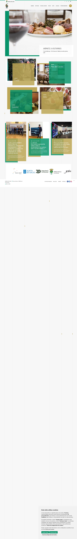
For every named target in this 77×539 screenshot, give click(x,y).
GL (66, 1)
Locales (57, 5)
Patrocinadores (64, 5)
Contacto (59, 181)
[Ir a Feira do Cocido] (7, 6)
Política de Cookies (49, 529)
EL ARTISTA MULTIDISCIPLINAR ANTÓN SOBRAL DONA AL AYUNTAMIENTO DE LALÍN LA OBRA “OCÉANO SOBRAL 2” (38, 145)
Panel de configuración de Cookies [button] (49, 534)
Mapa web (64, 181)
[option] (12, 171)
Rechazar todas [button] (53, 532)
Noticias (37, 5)
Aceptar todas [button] (45, 532)
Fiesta (49, 5)
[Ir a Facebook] (67, 181)
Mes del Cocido (43, 5)
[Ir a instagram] (71, 181)
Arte (53, 5)
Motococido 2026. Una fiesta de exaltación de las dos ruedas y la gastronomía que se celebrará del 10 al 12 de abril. (62, 145)
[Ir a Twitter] (69, 181)
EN (68, 1)
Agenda (32, 5)
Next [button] (72, 171)
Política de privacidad (48, 181)
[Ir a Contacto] (70, 1)
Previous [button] (4, 171)
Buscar (70, 5)
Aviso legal (55, 181)
